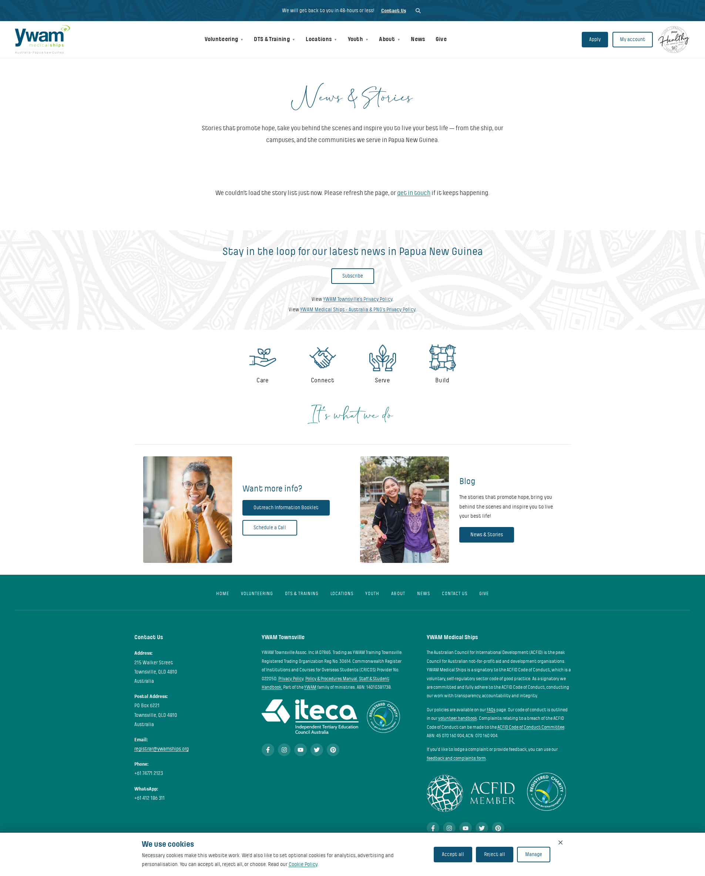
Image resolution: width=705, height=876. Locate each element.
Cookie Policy (303, 864)
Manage (533, 854)
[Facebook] (268, 750)
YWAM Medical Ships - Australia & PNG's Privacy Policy (357, 309)
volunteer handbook (457, 718)
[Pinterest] (333, 750)
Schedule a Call (270, 527)
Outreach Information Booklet (286, 507)
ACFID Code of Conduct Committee (530, 727)
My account (632, 39)
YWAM (310, 687)
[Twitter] (316, 750)
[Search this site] (418, 10)
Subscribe (352, 276)
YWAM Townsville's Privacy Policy (357, 299)
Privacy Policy (290, 678)
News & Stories (486, 534)
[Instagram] (284, 750)
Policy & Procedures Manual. (331, 678)
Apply (595, 39)
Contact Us (393, 10)
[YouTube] (300, 750)
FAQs (491, 709)
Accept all (453, 854)
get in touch (413, 193)
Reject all (494, 854)
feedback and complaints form (456, 758)
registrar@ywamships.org (161, 749)
